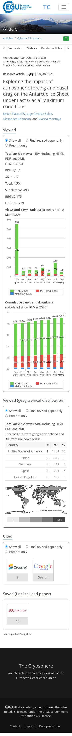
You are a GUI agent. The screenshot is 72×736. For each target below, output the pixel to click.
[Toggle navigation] (63, 7)
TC (46, 7)
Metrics (32, 48)
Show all (15, 140)
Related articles (51, 48)
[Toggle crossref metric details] (17, 566)
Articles (8, 38)
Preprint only (18, 145)
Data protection (49, 726)
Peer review (15, 48)
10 (17, 621)
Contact (15, 726)
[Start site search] (66, 38)
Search (43, 577)
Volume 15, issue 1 (29, 38)
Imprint (30, 726)
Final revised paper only (46, 140)
